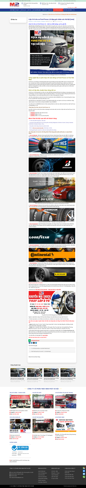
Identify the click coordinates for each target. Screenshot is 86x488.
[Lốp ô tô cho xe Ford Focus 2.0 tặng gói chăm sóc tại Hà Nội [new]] (68, 372)
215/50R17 (32, 114)
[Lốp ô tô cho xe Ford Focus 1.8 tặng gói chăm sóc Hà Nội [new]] (51, 372)
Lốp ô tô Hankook (34, 205)
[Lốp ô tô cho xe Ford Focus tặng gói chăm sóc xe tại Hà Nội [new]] (18, 372)
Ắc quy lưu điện (54, 478)
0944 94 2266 (14, 475)
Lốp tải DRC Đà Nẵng (42, 478)
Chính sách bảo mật (58, 0)
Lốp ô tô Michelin (33, 135)
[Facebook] (84, 471)
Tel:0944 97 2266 (45, 4)
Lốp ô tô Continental (34, 245)
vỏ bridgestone (43, 21)
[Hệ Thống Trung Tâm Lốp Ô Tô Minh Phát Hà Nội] (14, 5)
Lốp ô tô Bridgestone (34, 154)
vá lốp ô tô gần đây (37, 21)
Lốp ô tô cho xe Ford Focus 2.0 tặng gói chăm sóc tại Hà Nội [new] (68, 379)
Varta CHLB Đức (55, 474)
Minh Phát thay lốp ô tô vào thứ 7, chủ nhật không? (41, 351)
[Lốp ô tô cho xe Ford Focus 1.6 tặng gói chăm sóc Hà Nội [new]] (34, 372)
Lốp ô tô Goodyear (34, 223)
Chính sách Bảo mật (69, 474)
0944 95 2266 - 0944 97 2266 (17, 474)
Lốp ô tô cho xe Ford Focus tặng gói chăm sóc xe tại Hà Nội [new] (17, 379)
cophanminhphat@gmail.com (17, 477)
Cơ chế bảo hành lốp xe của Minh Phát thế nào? (40, 348)
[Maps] (84, 468)
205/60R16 (32, 112)
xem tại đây (45, 335)
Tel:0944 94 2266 (63, 4)
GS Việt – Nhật (54, 471)
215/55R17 (32, 115)
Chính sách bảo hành (69, 476)
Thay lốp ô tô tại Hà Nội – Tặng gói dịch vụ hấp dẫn (48, 289)
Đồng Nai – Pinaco (55, 473)
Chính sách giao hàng (69, 478)
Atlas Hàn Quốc (54, 476)
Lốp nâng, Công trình (42, 482)
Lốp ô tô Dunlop (33, 263)
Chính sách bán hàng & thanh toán (70, 472)
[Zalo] (84, 474)
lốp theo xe (45, 14)
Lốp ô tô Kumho (33, 173)
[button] (51, 340)
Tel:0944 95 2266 (26, 5)
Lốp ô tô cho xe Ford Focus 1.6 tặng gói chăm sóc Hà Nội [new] (34, 379)
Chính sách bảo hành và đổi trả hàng (69, 0)
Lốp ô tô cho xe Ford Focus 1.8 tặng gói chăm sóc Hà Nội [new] (51, 379)
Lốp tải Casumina (42, 480)
